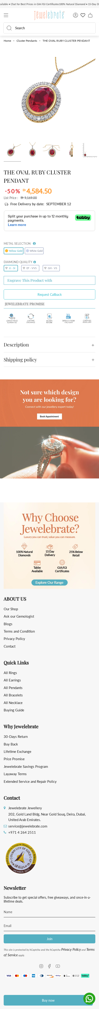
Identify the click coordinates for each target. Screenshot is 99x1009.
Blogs (8, 624)
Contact (9, 646)
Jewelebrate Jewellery (25, 808)
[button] (34, 242)
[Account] (75, 15)
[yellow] (12, 150)
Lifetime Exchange (17, 751)
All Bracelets (13, 695)
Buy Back (11, 744)
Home (7, 40)
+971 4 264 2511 (22, 832)
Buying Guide (14, 710)
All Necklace (13, 703)
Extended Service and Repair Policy (30, 781)
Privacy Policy (14, 638)
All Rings (10, 673)
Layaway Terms (15, 774)
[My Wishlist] (83, 15)
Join (49, 939)
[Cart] (90, 15)
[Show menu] (6, 15)
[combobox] (52, 28)
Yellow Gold (15, 250)
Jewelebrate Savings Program (26, 766)
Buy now (48, 1000)
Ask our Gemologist (19, 616)
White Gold (36, 250)
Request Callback (50, 294)
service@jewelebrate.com (27, 826)
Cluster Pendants (27, 40)
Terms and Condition (19, 631)
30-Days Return (16, 736)
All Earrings (12, 680)
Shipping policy (20, 359)
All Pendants (13, 688)
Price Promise (14, 759)
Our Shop (11, 609)
